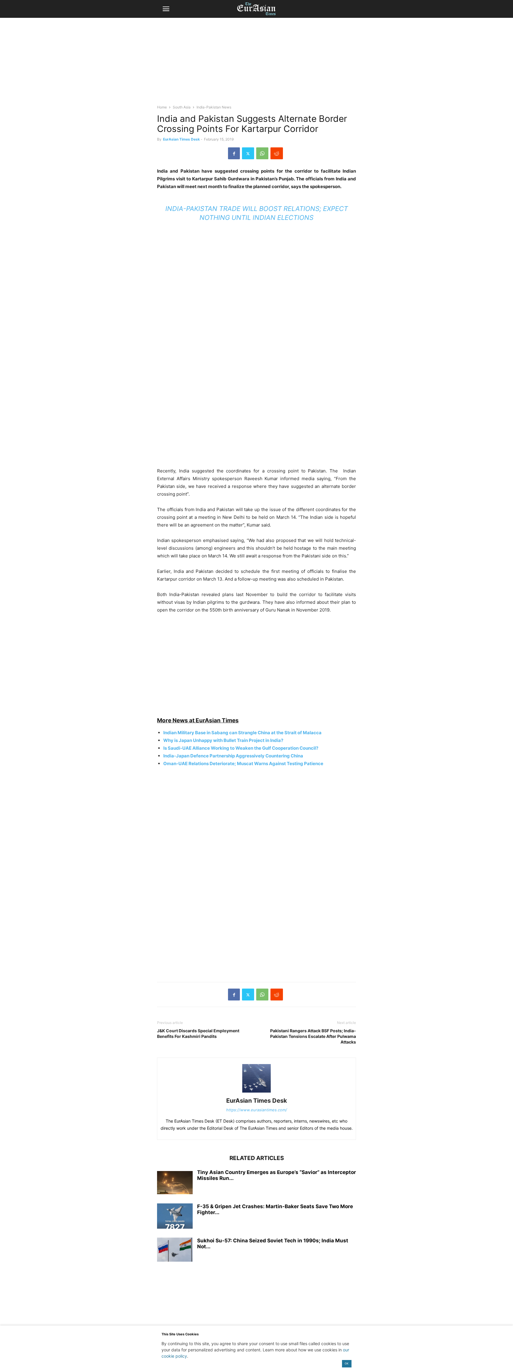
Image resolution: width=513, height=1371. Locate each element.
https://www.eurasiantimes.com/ (256, 1109)
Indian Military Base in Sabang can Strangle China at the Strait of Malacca (242, 732)
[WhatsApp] (262, 153)
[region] (256, 64)
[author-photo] (256, 1092)
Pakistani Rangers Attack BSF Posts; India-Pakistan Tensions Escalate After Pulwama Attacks (313, 1036)
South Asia (182, 107)
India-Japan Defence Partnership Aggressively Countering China (233, 756)
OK (347, 1363)
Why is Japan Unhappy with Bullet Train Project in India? (223, 740)
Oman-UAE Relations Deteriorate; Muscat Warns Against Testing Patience (243, 763)
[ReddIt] (276, 153)
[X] (248, 153)
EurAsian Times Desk (181, 139)
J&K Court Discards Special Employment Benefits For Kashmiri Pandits (198, 1033)
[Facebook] (234, 153)
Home (162, 107)
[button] (166, 9)
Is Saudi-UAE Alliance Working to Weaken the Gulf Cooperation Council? (240, 748)
